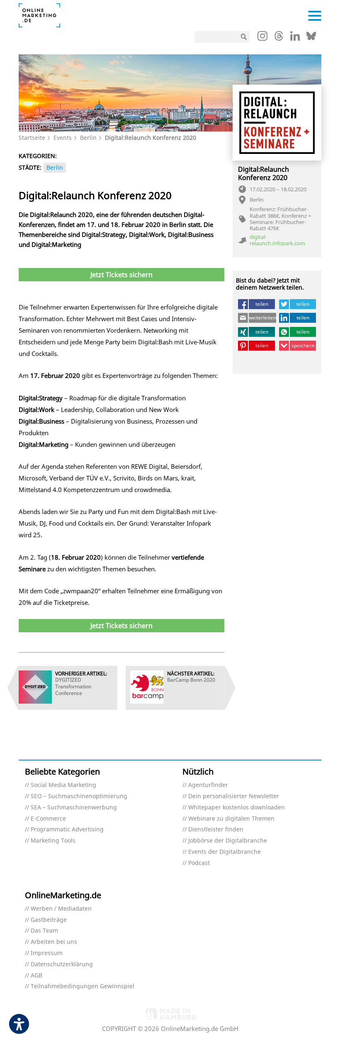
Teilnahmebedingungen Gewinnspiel (82, 986)
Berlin (88, 137)
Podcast (199, 863)
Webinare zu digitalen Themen (231, 818)
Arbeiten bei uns (54, 942)
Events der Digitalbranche (224, 851)
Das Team (44, 930)
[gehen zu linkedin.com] (295, 38)
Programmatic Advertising (67, 829)
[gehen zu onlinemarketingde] (262, 37)
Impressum (47, 953)
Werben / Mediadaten (61, 908)
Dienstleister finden (215, 829)
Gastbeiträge (49, 920)
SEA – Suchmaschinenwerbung (74, 807)
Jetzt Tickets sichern (121, 274)
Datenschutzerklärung (62, 964)
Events (62, 137)
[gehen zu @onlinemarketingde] (279, 38)
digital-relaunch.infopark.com (277, 240)
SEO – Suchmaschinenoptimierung (79, 796)
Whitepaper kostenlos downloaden (236, 807)
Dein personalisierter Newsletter (233, 796)
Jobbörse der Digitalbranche (227, 840)
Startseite (32, 137)
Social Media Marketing (63, 785)
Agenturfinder (208, 785)
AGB (36, 975)
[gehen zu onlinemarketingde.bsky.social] (311, 38)
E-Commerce (48, 818)
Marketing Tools (53, 840)
